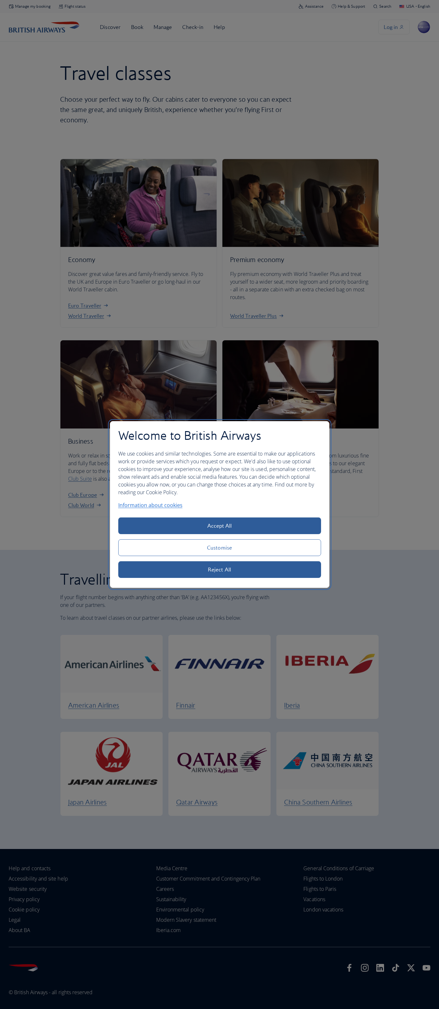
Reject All (219, 569)
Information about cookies (150, 505)
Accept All (219, 526)
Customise (219, 547)
